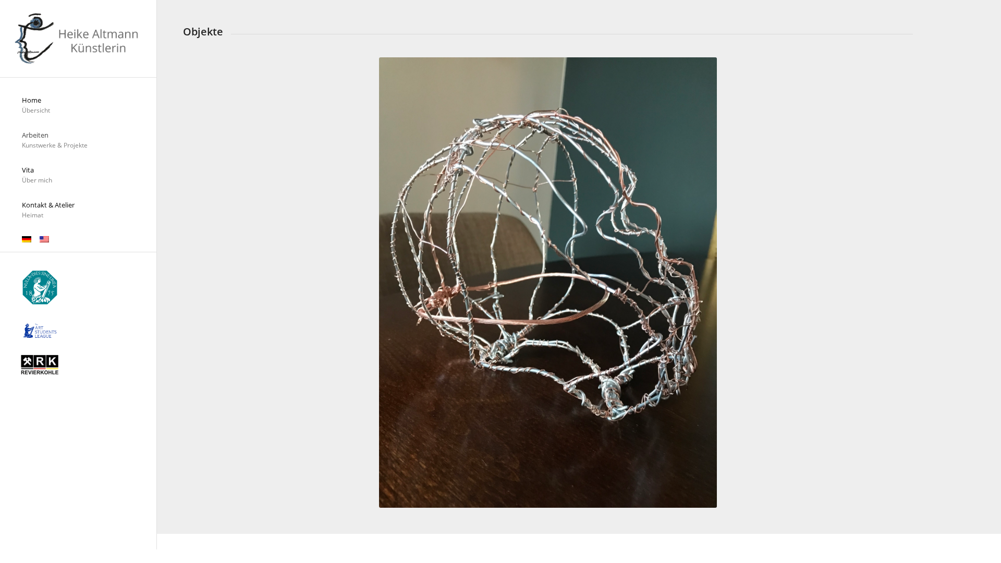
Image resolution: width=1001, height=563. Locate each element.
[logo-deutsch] (78, 38)
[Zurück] (206, 282)
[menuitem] (78, 105)
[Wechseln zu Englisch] (44, 240)
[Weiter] (889, 282)
